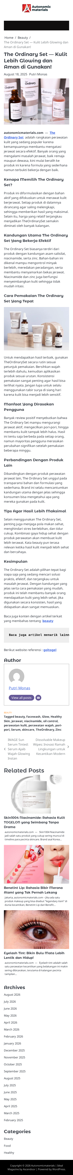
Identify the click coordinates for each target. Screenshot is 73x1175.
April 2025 (10, 1106)
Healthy (9, 1152)
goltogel (49, 650)
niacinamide (33, 721)
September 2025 (15, 1071)
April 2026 (10, 1022)
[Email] (38, 698)
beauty (47, 621)
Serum (15, 729)
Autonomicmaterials (43, 1165)
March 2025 (11, 1113)
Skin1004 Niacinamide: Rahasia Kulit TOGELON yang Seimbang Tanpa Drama (34, 822)
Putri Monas (38, 74)
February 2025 (13, 1120)
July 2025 (10, 1085)
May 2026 (10, 1015)
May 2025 (10, 1099)
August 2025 (12, 1078)
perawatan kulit (15, 725)
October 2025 (13, 1064)
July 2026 (10, 1001)
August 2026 (12, 994)
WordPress (58, 1169)
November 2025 (14, 1057)
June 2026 (10, 1008)
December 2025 (14, 1050)
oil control (50, 721)
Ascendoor (29, 1169)
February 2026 (13, 1036)
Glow (45, 716)
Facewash (33, 716)
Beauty (8, 712)
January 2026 (12, 1043)
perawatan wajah (41, 725)
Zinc (58, 729)
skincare (28, 729)
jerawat (17, 721)
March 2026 (11, 1029)
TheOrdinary (45, 729)
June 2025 (10, 1092)
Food (7, 1145)
